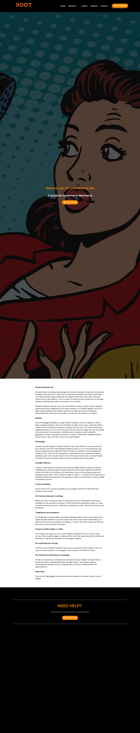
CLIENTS (84, 6)
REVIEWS (94, 6)
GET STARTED (120, 6)
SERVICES (72, 6)
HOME (62, 6)
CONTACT (104, 6)
